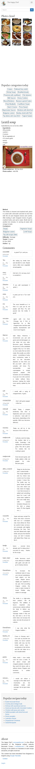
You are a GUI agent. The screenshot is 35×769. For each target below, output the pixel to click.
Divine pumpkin (10, 716)
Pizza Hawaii (23, 107)
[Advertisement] (17, 63)
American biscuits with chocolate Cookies (18, 708)
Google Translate (15, 756)
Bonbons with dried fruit (25, 110)
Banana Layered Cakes (23, 101)
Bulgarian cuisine (8, 113)
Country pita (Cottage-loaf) (13, 704)
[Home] (3, 3)
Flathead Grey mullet (21, 89)
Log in (3, 763)
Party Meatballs (11, 104)
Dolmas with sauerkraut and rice (15, 706)
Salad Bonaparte (10, 722)
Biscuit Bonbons (9, 101)
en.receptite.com (18, 742)
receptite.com (19, 746)
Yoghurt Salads (27, 116)
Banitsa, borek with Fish (24, 113)
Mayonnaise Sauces (8, 110)
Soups (5, 228)
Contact (5, 759)
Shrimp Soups (11, 92)
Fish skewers (27, 95)
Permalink (5, 256)
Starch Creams (12, 107)
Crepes (9, 89)
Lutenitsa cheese (10, 718)
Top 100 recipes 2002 (10, 235)
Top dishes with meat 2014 (11, 116)
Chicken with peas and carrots (14, 710)
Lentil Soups (28, 232)
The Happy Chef (13, 2)
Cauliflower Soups (23, 104)
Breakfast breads (23, 92)
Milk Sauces (11, 98)
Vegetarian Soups (26, 228)
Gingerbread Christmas (12, 720)
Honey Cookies (22, 98)
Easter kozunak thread (12, 702)
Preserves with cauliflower (12, 95)
